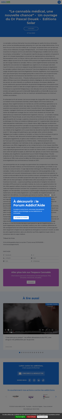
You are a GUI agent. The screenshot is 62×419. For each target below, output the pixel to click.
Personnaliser (42, 417)
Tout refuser (31, 417)
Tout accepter (20, 417)
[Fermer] (50, 195)
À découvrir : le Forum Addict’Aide (29, 203)
